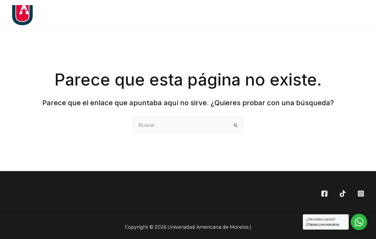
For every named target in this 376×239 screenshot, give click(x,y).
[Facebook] (324, 193)
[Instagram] (360, 193)
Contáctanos (345, 15)
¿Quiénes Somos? (260, 15)
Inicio (224, 15)
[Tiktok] (342, 193)
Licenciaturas (305, 15)
